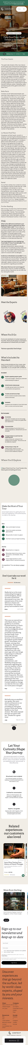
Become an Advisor (6, 1022)
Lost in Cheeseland (17, 210)
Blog (3, 1017)
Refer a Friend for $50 (7, 1004)
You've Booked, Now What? (7, 1026)
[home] (8, 10)
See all (6, 920)
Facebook (15, 1017)
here (24, 217)
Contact (4, 1024)
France (15, 33)
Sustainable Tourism (18, 1008)
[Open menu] (24, 9)
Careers (15, 1010)
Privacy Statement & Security (14, 1035)
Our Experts (16, 1006)
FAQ (3, 1018)
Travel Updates (6, 1020)
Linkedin (15, 1022)
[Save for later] (22, 845)
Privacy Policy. (4, 955)
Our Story (15, 1004)
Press (14, 1012)
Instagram (15, 1020)
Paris (20, 33)
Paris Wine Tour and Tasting (16, 97)
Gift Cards (4, 1008)
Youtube (15, 1024)
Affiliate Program (6, 1006)
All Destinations (10, 33)
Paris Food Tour (9, 199)
